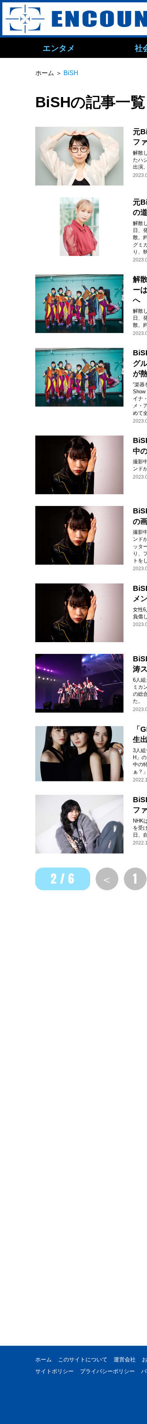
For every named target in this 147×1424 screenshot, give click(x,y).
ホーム (43, 1359)
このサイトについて (82, 1359)
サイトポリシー (54, 1371)
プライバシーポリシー (107, 1371)
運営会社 (125, 1359)
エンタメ (59, 48)
